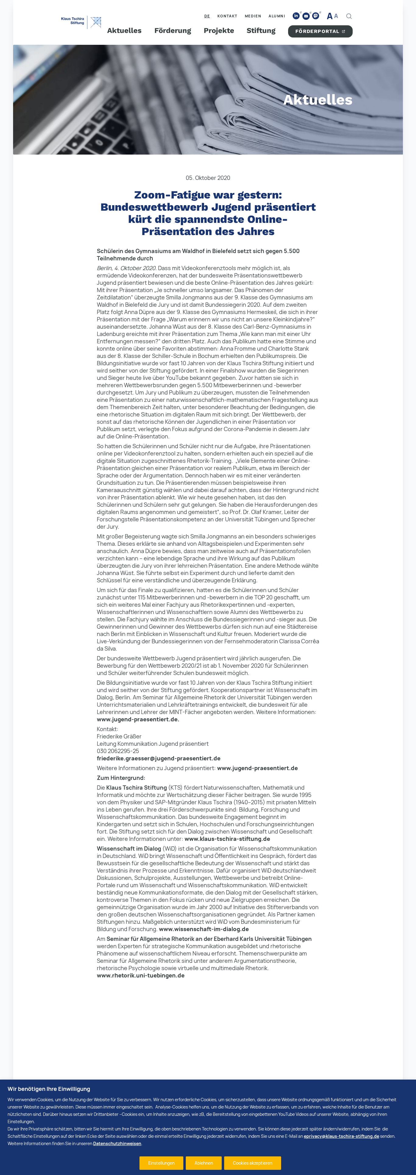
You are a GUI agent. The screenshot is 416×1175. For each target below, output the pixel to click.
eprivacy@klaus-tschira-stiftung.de (341, 1136)
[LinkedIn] (296, 16)
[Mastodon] (315, 16)
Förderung (172, 30)
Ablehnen (204, 1163)
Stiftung (261, 30)
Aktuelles (124, 30)
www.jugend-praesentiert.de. (138, 719)
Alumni (277, 16)
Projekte (219, 30)
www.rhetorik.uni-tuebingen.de (141, 975)
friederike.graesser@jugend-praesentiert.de (158, 758)
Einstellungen (161, 1163)
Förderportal (317, 31)
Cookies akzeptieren (252, 1163)
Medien (253, 16)
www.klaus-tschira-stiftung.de (227, 839)
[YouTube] (306, 16)
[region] (208, 1127)
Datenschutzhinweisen (117, 1143)
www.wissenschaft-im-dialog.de (204, 929)
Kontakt (227, 16)
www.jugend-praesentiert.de (257, 768)
